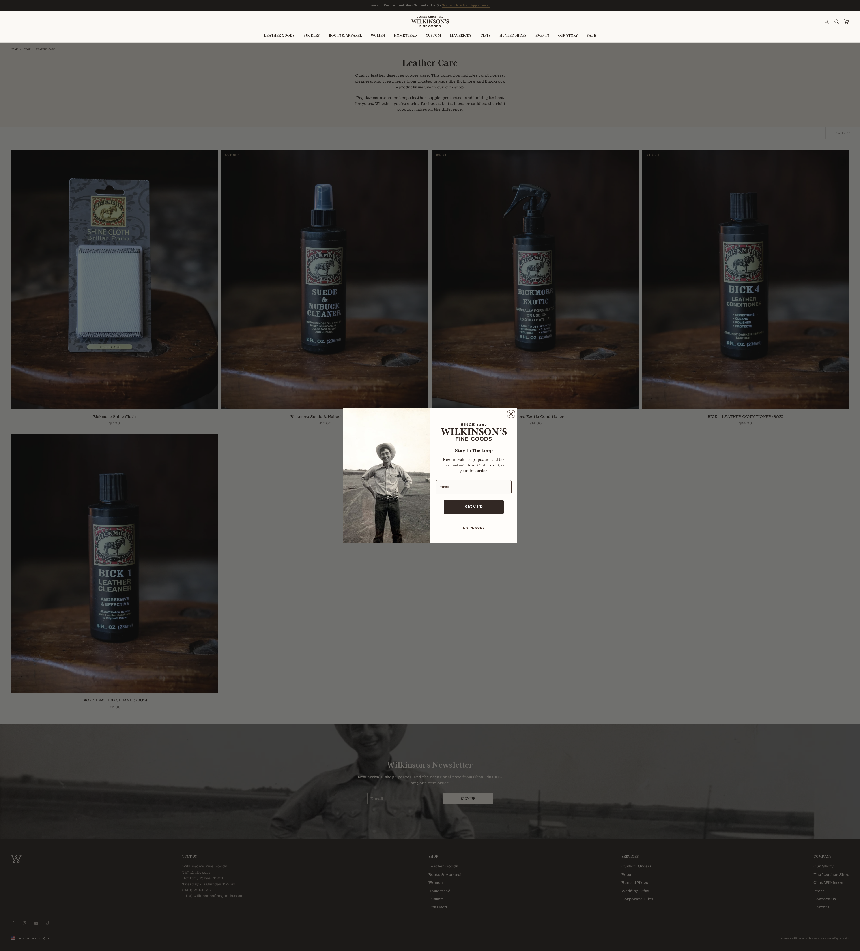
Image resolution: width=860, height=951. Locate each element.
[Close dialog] (511, 414)
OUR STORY (568, 35)
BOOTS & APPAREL (345, 35)
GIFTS (485, 35)
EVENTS (542, 35)
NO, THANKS (473, 528)
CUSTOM (433, 35)
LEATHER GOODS (279, 35)
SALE (591, 35)
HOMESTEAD (405, 35)
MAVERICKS (460, 35)
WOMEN (378, 35)
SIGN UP (474, 507)
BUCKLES (311, 35)
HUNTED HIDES (513, 35)
